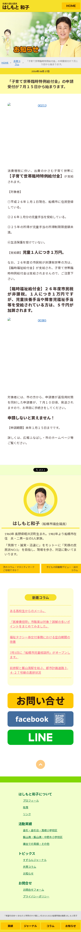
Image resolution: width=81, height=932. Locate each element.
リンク (27, 814)
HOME (71, 6)
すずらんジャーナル (35, 860)
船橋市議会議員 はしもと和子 (64, 916)
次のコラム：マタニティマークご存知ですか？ (18, 569)
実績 (10, 925)
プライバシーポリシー (36, 896)
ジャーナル (30, 925)
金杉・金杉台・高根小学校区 (40, 830)
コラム (50, 925)
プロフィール (31, 800)
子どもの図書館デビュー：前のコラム (62, 569)
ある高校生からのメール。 (28, 611)
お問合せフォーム (33, 889)
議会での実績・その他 (36, 843)
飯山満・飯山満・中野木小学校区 (43, 837)
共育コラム (29, 866)
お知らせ (70, 925)
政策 (25, 807)
